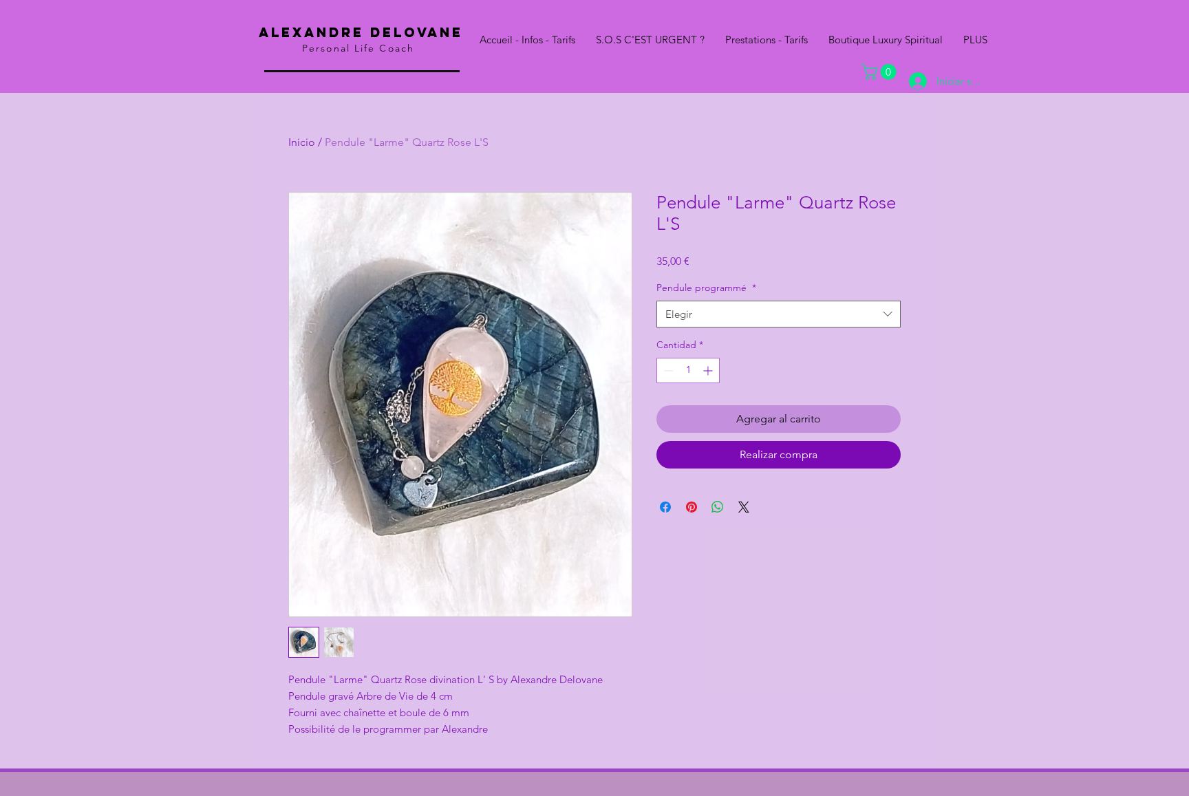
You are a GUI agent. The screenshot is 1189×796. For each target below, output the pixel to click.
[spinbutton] (688, 370)
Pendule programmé (706, 287)
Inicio (301, 142)
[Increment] (709, 370)
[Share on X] (744, 507)
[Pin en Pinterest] (691, 507)
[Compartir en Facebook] (665, 507)
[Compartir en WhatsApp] (717, 507)
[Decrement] (667, 370)
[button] (880, 72)
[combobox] (778, 314)
